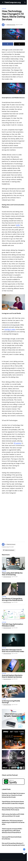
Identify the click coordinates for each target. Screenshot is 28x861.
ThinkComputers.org (12, 2)
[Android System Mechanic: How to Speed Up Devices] (13, 665)
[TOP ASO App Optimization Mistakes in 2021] (13, 614)
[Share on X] (19, 44)
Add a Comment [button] (9, 550)
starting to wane (9, 329)
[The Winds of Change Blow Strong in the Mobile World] (13, 588)
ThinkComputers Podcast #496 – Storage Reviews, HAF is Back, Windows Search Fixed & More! (12, 830)
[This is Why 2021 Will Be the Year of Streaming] (13, 563)
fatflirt (18, 225)
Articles (4, 8)
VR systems (17, 443)
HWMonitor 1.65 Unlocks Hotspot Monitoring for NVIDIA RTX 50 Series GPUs (13, 822)
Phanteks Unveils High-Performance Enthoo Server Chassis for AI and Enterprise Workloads (13, 795)
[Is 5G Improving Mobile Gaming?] (13, 691)
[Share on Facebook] (7, 44)
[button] (3, 2)
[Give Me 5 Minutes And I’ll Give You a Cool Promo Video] (13, 640)
